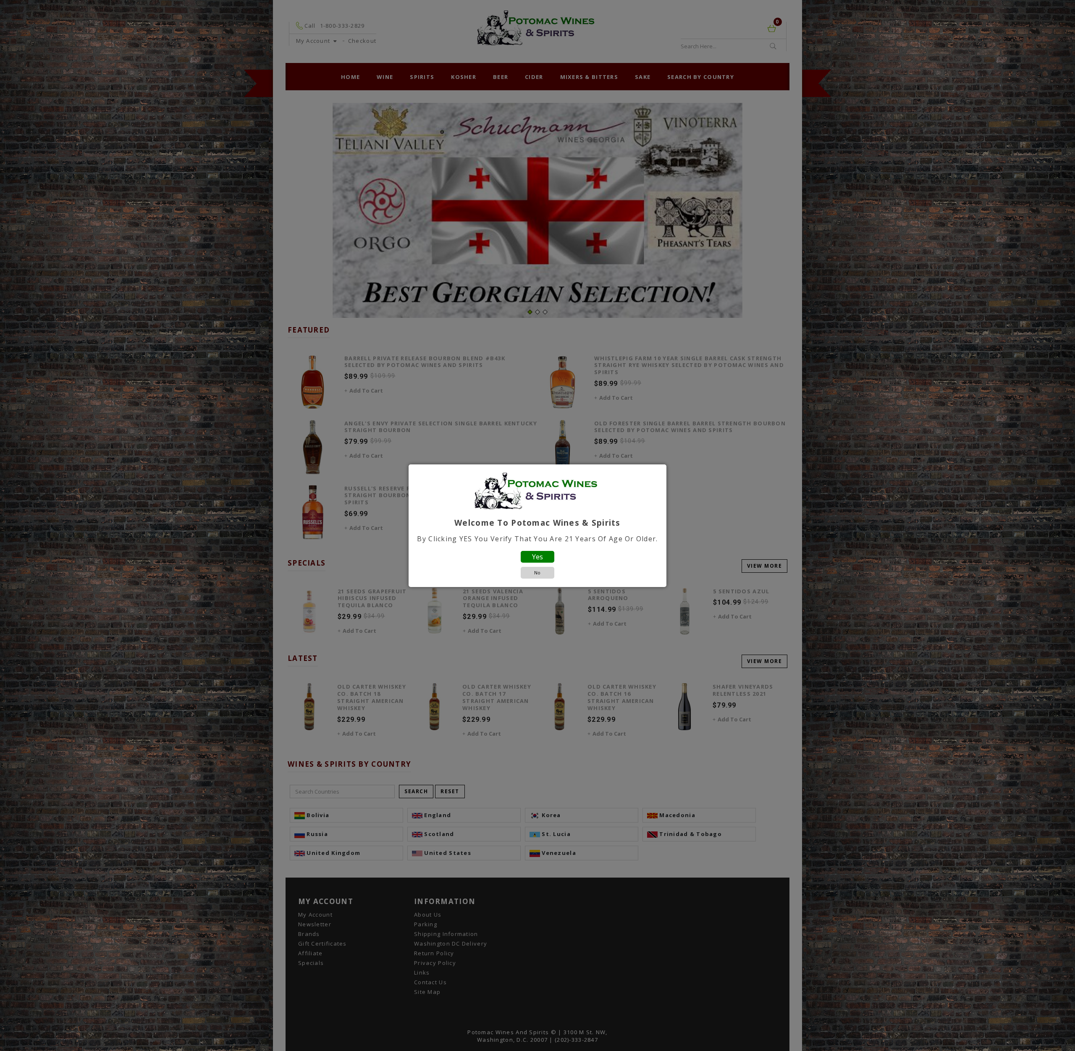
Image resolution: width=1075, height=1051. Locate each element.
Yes (537, 556)
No (537, 572)
